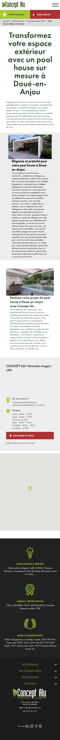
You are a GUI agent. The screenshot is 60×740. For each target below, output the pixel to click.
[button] (30, 489)
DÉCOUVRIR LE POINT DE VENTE (20, 443)
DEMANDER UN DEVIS (23, 435)
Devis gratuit (44, 14)
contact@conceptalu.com (32, 708)
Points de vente (16, 14)
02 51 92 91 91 (31, 711)
